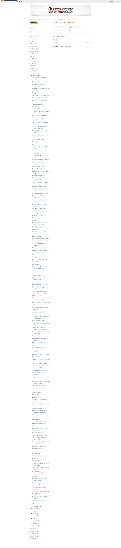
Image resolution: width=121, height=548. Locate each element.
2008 (32, 529)
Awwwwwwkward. (37, 392)
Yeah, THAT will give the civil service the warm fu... (40, 473)
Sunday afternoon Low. (38, 139)
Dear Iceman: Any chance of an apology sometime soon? (40, 411)
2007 (32, 531)
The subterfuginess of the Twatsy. (40, 370)
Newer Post (56, 43)
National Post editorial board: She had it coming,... (41, 382)
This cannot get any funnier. (39, 336)
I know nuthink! (36, 397)
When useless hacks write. (39, 169)
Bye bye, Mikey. (36, 93)
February (35, 523)
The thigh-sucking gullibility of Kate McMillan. (40, 443)
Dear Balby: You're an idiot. (39, 215)
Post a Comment (57, 40)
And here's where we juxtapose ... (40, 193)
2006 (32, 534)
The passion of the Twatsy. (39, 385)
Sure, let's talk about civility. (39, 394)
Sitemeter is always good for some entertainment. (41, 119)
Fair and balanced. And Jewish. (40, 259)
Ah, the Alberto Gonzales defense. (41, 305)
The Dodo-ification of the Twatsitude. (38, 108)
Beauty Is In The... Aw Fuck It (39, 494)
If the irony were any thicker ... (40, 284)
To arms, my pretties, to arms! (39, 363)
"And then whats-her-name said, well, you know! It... (40, 163)
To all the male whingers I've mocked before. (39, 438)
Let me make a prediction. (39, 423)
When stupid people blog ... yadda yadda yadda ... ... (41, 332)
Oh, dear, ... (35, 220)
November (35, 75)
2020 (32, 53)
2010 (32, 68)
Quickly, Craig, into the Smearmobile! (38, 196)
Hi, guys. (34, 458)
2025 (32, 41)
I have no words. (36, 229)
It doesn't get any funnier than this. (41, 227)
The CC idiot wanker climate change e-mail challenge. (39, 292)
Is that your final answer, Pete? (40, 82)
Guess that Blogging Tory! (39, 320)
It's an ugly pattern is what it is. (40, 98)
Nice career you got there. (38, 347)
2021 (32, 51)
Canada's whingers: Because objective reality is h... (39, 479)
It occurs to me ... (36, 264)
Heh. (33, 218)
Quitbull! (34, 476)
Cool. (33, 254)
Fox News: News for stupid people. (41, 354)
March (34, 521)
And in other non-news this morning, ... (39, 244)
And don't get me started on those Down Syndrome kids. (40, 317)
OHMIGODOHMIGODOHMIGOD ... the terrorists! (41, 367)
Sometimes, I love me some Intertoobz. (39, 272)
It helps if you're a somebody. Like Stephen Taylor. (41, 172)
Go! (33, 144)
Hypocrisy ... (35, 426)
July (34, 511)
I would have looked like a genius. (41, 302)
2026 (32, 39)
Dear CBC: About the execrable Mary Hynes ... (40, 251)
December (35, 73)
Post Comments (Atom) (66, 46)
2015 (32, 61)
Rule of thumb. (36, 453)
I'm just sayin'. (36, 282)
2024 (32, 44)
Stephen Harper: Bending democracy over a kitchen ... (40, 328)
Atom (30, 31)
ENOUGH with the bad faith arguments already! (39, 101)
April (34, 518)
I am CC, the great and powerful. (40, 115)
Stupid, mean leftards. (37, 104)
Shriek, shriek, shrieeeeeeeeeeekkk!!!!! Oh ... (40, 420)
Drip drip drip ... (36, 142)
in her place (78, 27)
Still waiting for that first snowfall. (41, 95)
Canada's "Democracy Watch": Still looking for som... (40, 223)
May (34, 516)
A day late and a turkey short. (39, 166)
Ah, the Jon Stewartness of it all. (40, 451)
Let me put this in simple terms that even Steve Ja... (40, 288)
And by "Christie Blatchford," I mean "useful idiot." (40, 127)
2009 (32, 71)
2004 (32, 538)
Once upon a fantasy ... (38, 408)
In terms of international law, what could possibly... (41, 179)
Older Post (89, 43)
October (35, 503)
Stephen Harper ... (36, 262)
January (35, 526)
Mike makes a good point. (39, 208)
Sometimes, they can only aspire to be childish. (40, 278)
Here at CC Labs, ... (37, 295)
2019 (32, 56)
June (34, 513)
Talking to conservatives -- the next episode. (40, 484)
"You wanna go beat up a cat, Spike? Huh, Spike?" (39, 267)
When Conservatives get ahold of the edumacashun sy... (40, 299)
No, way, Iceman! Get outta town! (40, 257)
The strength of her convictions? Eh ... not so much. (40, 405)
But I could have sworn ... (38, 432)
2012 (32, 66)
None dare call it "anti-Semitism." (40, 159)
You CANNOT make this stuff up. (40, 491)
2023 (32, 46)
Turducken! (35, 309)
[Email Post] (69, 29)
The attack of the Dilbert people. (40, 435)
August (35, 508)
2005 (32, 536)
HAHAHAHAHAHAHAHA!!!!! (40, 186)
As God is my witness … (38, 446)
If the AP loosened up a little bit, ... (41, 342)
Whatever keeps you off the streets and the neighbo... (41, 112)
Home (72, 43)
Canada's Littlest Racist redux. (40, 241)
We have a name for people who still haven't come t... (40, 123)
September (35, 506)
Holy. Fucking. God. (37, 448)
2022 (32, 49)
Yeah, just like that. (37, 461)
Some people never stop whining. (40, 238)
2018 (32, 58)
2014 (32, 63)
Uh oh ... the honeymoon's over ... (40, 248)
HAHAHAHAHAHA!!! (38, 175)
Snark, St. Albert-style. (38, 357)
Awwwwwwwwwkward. (38, 275)
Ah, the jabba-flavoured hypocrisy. (41, 500)
